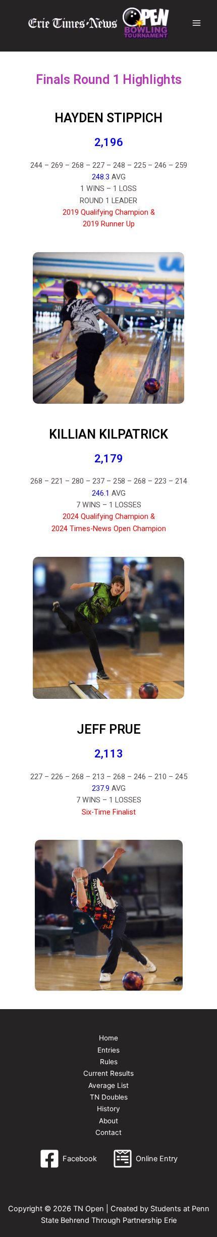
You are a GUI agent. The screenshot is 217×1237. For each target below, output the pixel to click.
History (108, 1109)
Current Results (108, 1073)
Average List (108, 1085)
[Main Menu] (196, 23)
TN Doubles (109, 1097)
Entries (108, 1050)
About (108, 1121)
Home (108, 1038)
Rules (109, 1062)
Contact (108, 1132)
